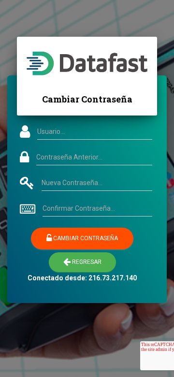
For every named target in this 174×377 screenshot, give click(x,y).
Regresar (86, 262)
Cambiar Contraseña (85, 238)
